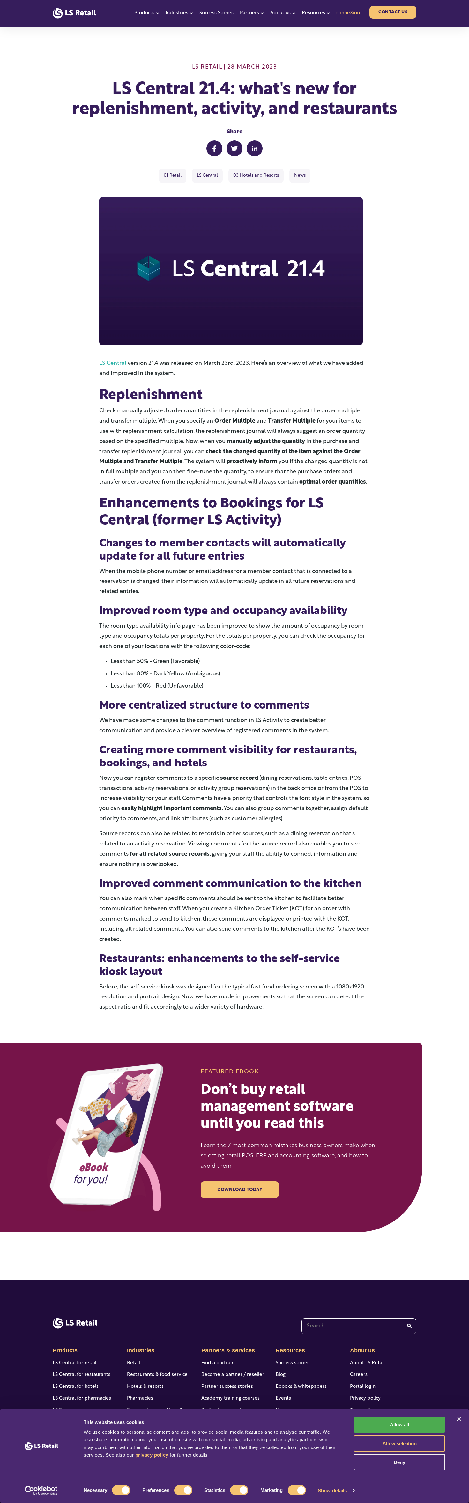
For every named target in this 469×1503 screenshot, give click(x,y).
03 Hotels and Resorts (256, 175)
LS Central (207, 175)
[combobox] (359, 1326)
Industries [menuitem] (140, 1350)
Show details (332, 1490)
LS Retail (207, 67)
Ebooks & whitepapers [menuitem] (301, 1386)
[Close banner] (459, 1419)
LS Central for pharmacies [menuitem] (82, 1398)
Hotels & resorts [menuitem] (145, 1386)
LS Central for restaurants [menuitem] (81, 1374)
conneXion (348, 13)
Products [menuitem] (65, 1350)
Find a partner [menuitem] (217, 1363)
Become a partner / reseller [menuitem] (232, 1374)
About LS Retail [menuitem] (367, 1363)
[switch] (183, 1490)
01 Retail (173, 175)
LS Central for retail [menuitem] (74, 1363)
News (300, 175)
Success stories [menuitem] (292, 1363)
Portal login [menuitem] (363, 1386)
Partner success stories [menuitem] (227, 1386)
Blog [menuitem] (281, 1374)
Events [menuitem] (283, 1398)
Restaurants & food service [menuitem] (157, 1374)
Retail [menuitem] (133, 1363)
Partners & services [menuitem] (228, 1350)
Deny (399, 1462)
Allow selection (400, 1443)
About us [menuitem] (362, 1350)
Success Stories (216, 13)
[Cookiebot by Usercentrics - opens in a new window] (41, 1490)
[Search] (409, 1326)
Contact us (392, 12)
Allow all (399, 1424)
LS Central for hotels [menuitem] (76, 1386)
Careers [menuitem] (359, 1374)
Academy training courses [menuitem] (230, 1398)
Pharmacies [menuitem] (140, 1398)
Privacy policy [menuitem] (365, 1398)
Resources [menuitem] (290, 1350)
